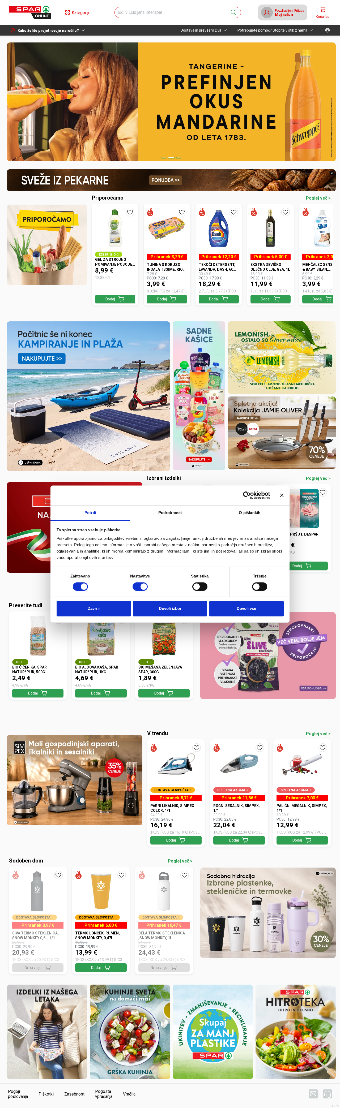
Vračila (129, 1094)
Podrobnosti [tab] (170, 512)
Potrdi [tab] (90, 512)
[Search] (233, 12)
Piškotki (46, 1094)
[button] (29, 12)
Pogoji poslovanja (18, 1094)
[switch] (140, 586)
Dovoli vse (246, 608)
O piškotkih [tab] (249, 512)
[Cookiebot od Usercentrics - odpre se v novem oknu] (247, 495)
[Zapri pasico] (282, 495)
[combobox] (173, 12)
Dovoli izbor (170, 608)
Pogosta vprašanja (103, 1094)
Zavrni (94, 608)
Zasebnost (74, 1094)
